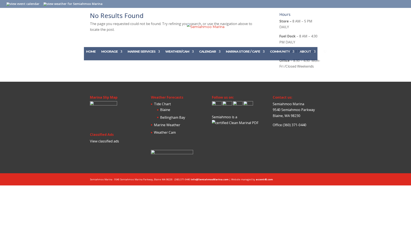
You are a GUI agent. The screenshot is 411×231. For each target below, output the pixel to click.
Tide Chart (162, 104)
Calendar (207, 51)
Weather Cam (165, 132)
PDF (255, 122)
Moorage (109, 51)
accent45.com (264, 179)
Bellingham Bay (172, 117)
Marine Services (141, 51)
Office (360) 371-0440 (289, 125)
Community (280, 51)
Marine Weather (167, 125)
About (305, 51)
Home (91, 51)
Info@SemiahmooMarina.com (209, 179)
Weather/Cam (177, 51)
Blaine (165, 109)
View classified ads (104, 141)
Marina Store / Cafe (243, 51)
